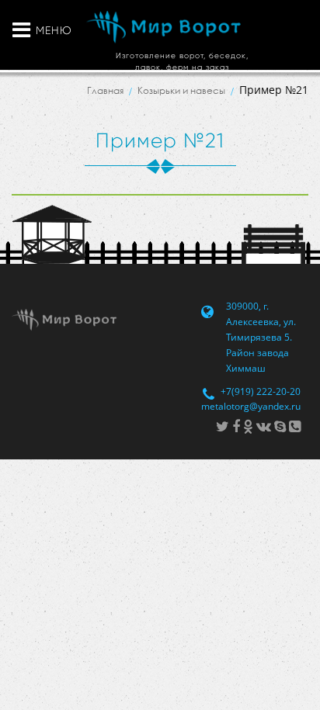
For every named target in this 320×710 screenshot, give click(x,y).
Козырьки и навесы (181, 90)
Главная (105, 90)
